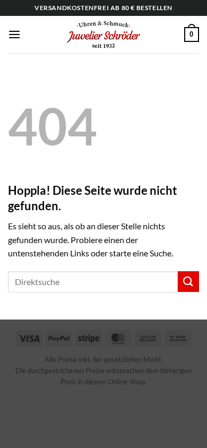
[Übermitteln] (188, 281)
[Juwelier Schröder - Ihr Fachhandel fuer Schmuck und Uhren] (103, 34)
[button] (14, 34)
